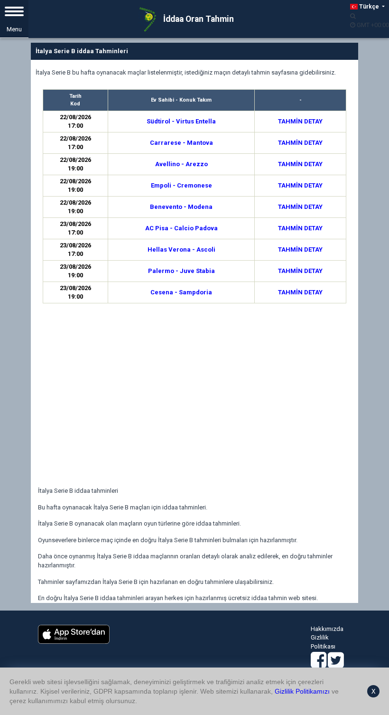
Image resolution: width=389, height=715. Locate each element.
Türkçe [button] (369, 6)
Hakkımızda (327, 628)
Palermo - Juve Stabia (181, 270)
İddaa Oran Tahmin (197, 19)
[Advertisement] (194, 396)
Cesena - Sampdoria (181, 292)
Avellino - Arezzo (181, 164)
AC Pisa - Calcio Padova (181, 228)
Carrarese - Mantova (181, 142)
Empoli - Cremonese (181, 185)
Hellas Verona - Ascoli (181, 249)
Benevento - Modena (181, 206)
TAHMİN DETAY (300, 121)
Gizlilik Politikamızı (302, 691)
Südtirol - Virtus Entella (181, 121)
